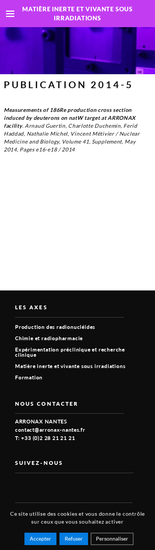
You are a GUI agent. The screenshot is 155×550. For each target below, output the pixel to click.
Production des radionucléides (55, 327)
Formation (29, 377)
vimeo (19, 485)
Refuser (74, 538)
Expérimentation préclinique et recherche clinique (70, 352)
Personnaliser (112, 538)
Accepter (40, 538)
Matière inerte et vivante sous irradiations (70, 366)
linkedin (36, 485)
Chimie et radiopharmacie (49, 338)
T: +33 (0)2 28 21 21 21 (45, 438)
